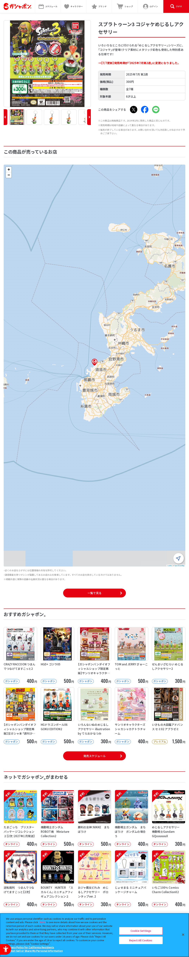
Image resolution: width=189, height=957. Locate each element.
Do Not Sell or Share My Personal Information (35, 951)
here (42, 922)
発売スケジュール (94, 756)
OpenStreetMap (179, 565)
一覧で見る (94, 593)
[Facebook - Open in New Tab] (144, 109)
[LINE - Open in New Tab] (155, 109)
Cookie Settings (140, 931)
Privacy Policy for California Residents (30, 947)
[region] (94, 935)
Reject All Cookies (140, 940)
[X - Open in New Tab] (133, 109)
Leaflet (169, 565)
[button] (5, 117)
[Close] (183, 934)
